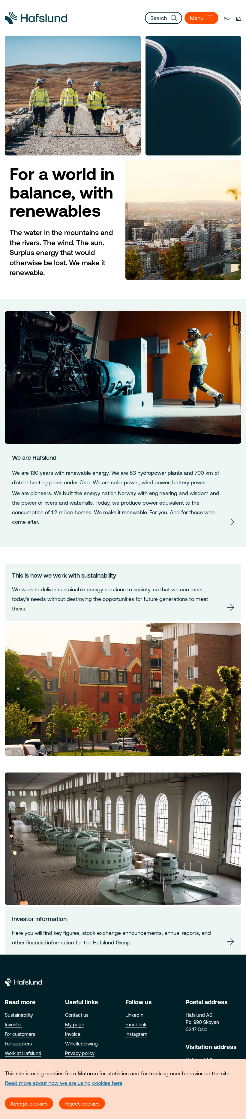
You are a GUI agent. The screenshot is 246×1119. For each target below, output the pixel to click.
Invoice (72, 1034)
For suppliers (18, 1043)
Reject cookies (82, 1103)
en (238, 18)
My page (74, 1024)
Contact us (76, 1015)
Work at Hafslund (23, 1053)
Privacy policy (79, 1053)
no (227, 18)
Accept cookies (29, 1103)
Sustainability (19, 1015)
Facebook (135, 1024)
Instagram (136, 1034)
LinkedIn (134, 1015)
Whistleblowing (81, 1043)
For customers (20, 1034)
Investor (13, 1024)
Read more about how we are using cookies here (63, 1083)
